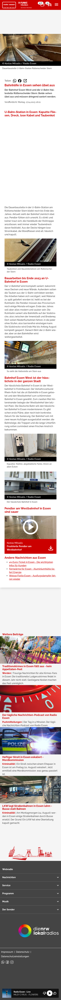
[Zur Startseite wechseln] (9, 5)
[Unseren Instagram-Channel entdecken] (12, 962)
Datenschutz (22, 952)
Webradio (7, 869)
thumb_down (44, 993)
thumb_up (54, 993)
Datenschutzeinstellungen (15, 956)
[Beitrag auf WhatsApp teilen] (14, 80)
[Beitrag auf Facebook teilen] (19, 80)
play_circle (49, 993)
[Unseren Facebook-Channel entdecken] (7, 962)
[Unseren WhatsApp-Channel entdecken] (3, 962)
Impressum (7, 952)
